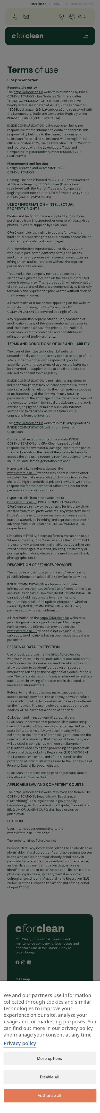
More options (49, 1058)
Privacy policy (20, 1043)
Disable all (49, 1077)
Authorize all (49, 1095)
